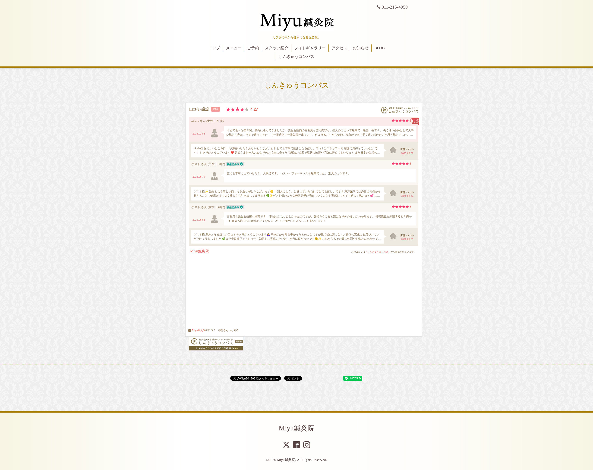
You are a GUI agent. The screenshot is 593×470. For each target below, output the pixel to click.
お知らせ (361, 48)
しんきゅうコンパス (296, 56)
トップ (214, 48)
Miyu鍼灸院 (198, 330)
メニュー (234, 48)
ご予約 (253, 48)
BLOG (379, 48)
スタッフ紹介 (276, 48)
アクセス (339, 48)
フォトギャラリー (310, 48)
